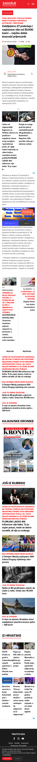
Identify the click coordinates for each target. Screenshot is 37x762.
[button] (33, 4)
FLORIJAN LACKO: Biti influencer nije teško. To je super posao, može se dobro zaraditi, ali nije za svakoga (18, 367)
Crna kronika (7, 13)
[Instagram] (18, 738)
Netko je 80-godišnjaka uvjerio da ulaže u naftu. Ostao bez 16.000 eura (18, 395)
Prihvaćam (7, 758)
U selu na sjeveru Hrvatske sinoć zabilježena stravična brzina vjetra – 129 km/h (17, 407)
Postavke (18, 758)
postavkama (7, 755)
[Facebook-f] (14, 738)
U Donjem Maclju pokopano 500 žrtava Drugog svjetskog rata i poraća (18, 384)
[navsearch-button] (28, 4)
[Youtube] (23, 738)
